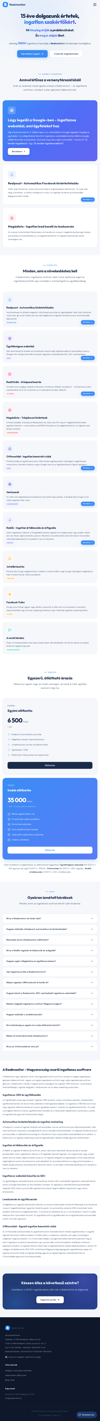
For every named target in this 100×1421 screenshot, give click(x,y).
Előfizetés (50, 765)
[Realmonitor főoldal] (14, 4)
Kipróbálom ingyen (30, 53)
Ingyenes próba (48, 1299)
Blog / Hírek (10, 1380)
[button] (94, 4)
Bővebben (17, 151)
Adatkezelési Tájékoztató (16, 1375)
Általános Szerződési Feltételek (18, 1371)
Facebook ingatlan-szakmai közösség (24, 1357)
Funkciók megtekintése (66, 53)
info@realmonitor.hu (13, 1398)
